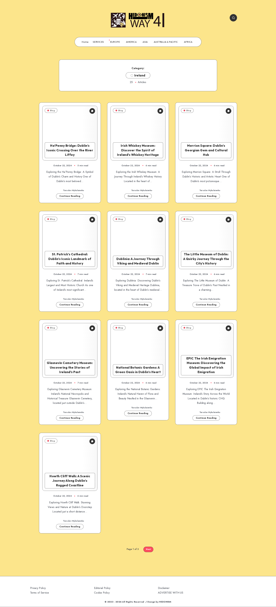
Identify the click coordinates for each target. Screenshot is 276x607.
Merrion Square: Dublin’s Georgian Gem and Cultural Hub (206, 150)
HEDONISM (165, 601)
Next (148, 549)
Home (85, 41)
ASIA (145, 41)
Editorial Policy (102, 588)
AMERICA (131, 41)
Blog (52, 110)
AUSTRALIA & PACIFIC (166, 41)
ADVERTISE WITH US (170, 593)
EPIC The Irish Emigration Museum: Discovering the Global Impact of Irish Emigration (206, 365)
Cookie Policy (102, 593)
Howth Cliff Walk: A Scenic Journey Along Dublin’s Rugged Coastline (70, 480)
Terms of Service (39, 593)
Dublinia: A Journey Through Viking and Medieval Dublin (138, 261)
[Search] (233, 17)
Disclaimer (163, 588)
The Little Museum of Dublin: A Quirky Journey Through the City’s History (206, 258)
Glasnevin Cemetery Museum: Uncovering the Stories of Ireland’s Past (70, 367)
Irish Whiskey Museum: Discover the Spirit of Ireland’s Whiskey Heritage (138, 150)
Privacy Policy (38, 588)
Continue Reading (69, 196)
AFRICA (188, 41)
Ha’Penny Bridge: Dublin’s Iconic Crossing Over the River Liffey (69, 150)
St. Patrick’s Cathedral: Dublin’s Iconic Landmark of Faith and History (69, 258)
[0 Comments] (92, 111)
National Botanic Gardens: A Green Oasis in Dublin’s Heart (138, 370)
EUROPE (115, 41)
